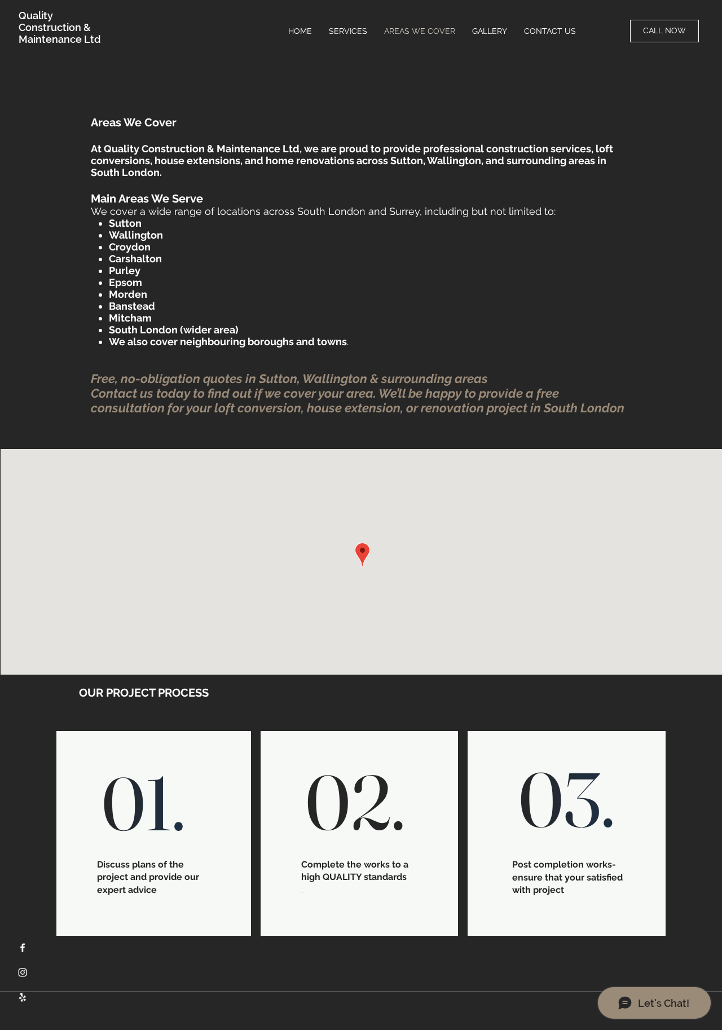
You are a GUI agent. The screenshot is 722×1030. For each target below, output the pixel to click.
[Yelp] (22, 997)
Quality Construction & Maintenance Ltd (59, 27)
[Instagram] (22, 972)
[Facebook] (22, 947)
